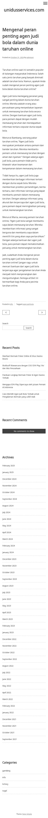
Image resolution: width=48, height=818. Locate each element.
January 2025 (8, 472)
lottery (5, 784)
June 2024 (6, 519)
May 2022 (6, 686)
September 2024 (9, 499)
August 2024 (7, 505)
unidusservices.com (24, 10)
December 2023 (9, 559)
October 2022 (8, 652)
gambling (6, 770)
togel (4, 790)
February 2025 (8, 465)
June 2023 (6, 599)
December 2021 (9, 719)
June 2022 (6, 679)
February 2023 (8, 625)
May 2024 (6, 525)
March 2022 (7, 699)
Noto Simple (27, 814)
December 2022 (9, 639)
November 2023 (9, 565)
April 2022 (6, 692)
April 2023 (6, 612)
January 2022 (8, 712)
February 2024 (8, 545)
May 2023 (6, 605)
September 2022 (9, 659)
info (11, 304)
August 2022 (7, 666)
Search (5, 323)
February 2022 (8, 706)
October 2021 (8, 732)
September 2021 (9, 739)
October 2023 (8, 572)
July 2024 (6, 512)
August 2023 (7, 585)
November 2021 (9, 726)
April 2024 (6, 532)
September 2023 (9, 579)
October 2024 (8, 492)
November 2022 (9, 645)
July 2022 (6, 672)
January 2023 (8, 632)
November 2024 (9, 485)
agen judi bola (28, 304)
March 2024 (7, 539)
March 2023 (7, 619)
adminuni (30, 57)
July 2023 (6, 592)
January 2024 (8, 552)
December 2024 (9, 479)
